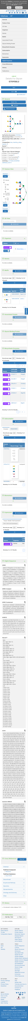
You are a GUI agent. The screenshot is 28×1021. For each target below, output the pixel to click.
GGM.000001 (15, 294)
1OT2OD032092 (16, 1019)
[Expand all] (18, 243)
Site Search (18, 937)
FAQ (16, 980)
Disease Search (19, 936)
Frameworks (4, 1001)
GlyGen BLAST (19, 954)
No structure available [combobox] (8, 221)
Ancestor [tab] (5, 429)
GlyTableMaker (19, 963)
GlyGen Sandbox (19, 961)
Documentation (19, 986)
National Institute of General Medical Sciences (14, 1012)
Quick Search (4, 930)
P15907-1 (13, 388)
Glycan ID (6, 445)
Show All (22, 859)
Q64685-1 (14, 379)
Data (2, 945)
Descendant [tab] (14, 428)
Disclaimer (4, 986)
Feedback (17, 989)
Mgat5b (23, 393)
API (2, 947)
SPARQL (3, 949)
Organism (16, 540)
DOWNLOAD (22, 94)
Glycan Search (19, 930)
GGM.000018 (15, 298)
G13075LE (6, 449)
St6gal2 (23, 374)
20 (13, 278)
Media (2, 999)
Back (14, 87)
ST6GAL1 (23, 388)
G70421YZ (6, 464)
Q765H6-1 (14, 393)
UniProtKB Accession (14, 370)
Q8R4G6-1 (14, 403)
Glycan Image (7, 291)
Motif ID (14, 291)
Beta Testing (4, 1003)
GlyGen (6, 250)
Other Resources (19, 976)
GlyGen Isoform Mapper (21, 960)
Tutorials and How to (20, 984)
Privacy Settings (5, 980)
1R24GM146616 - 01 (16, 1014)
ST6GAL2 (23, 383)
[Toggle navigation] (25, 16)
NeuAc (4, 144)
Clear (5, 176)
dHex (19, 142)
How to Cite (4, 995)
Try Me (3, 932)
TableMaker (7, 544)
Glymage (17, 970)
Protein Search (19, 932)
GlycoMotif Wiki (19, 953)
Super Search (18, 939)
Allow (9, 7)
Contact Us (18, 987)
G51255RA (7, 481)
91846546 (8, 871)
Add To (13, 91)
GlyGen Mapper (19, 956)
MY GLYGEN (10, 11)
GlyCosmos (7, 247)
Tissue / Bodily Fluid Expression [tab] (12, 520)
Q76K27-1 (14, 374)
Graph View (14, 102)
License (3, 982)
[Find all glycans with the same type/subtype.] (18, 153)
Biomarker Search (20, 934)
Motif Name (21, 290)
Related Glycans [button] (10, 108)
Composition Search (6, 934)
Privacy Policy (4, 984)
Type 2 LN (23, 294)
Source (5, 371)
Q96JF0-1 (14, 383)
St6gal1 (23, 379)
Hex (11, 142)
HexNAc (15, 142)
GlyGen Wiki (18, 982)
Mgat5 (22, 403)
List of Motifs (18, 941)
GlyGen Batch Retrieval (21, 958)
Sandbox (16, 105)
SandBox (6, 375)
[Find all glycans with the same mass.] (21, 137)
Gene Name (22, 370)
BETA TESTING (22, 11)
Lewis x (22, 298)
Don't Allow (19, 7)
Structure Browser (20, 965)
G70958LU (18, 135)
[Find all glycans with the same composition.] (7, 144)
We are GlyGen (5, 994)
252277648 (8, 875)
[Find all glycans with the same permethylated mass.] (4, 140)
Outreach (3, 997)
